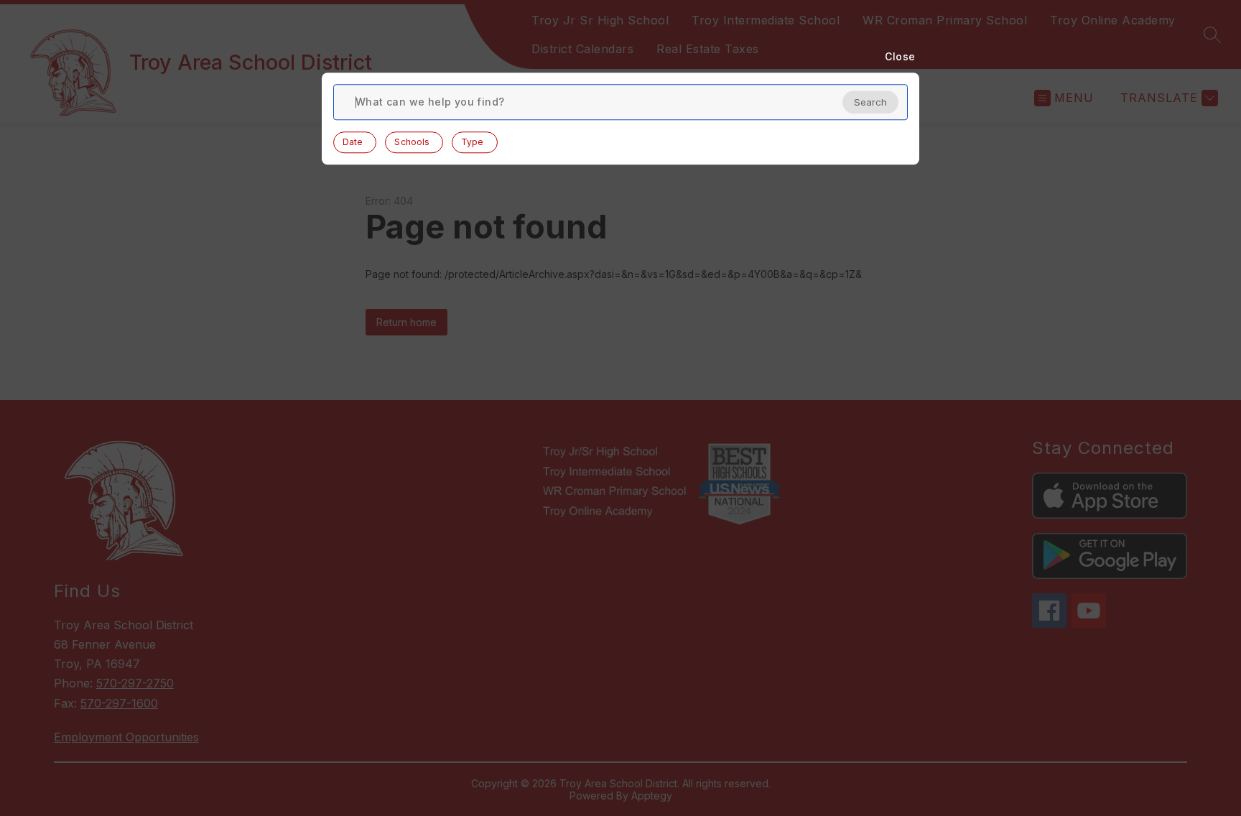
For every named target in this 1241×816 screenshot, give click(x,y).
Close (900, 56)
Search (870, 102)
